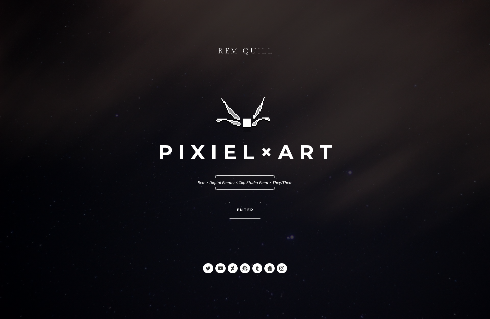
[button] (208, 268)
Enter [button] (245, 210)
